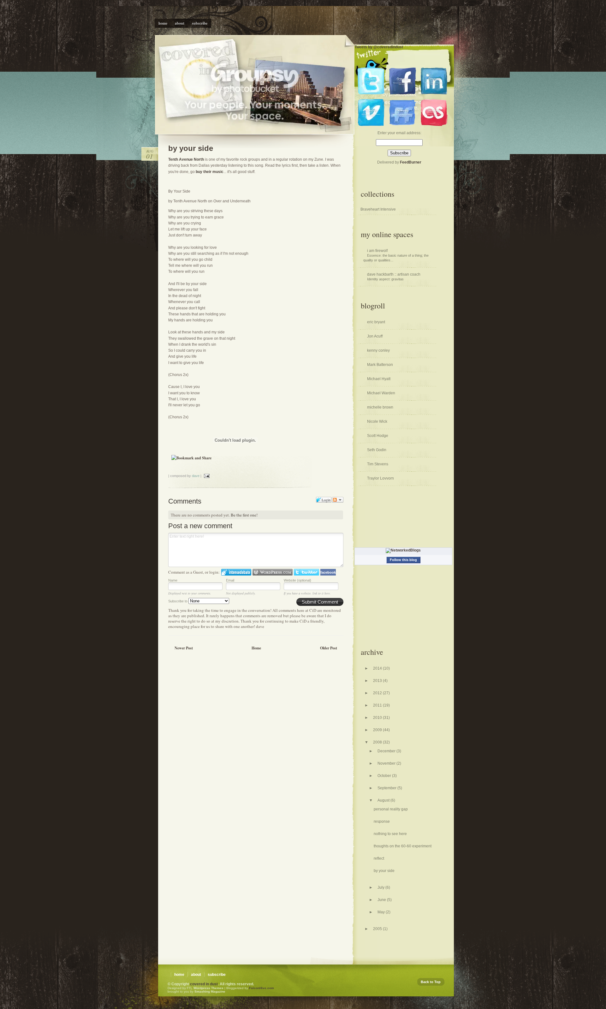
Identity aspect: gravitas (385, 279)
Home (256, 648)
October (384, 775)
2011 (378, 705)
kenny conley (378, 350)
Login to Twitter (306, 572)
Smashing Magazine (209, 991)
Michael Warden (381, 393)
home (179, 974)
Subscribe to (178, 601)
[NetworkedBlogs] (403, 550)
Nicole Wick (377, 421)
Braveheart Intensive (378, 209)
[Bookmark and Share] (191, 458)
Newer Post (184, 648)
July (381, 887)
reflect (379, 858)
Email (230, 580)
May (381, 912)
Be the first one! (244, 515)
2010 (378, 717)
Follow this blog (403, 560)
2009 (378, 730)
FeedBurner (410, 162)
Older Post (328, 648)
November (386, 763)
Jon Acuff (375, 336)
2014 (378, 668)
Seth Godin (376, 450)
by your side (190, 148)
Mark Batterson (380, 364)
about (196, 974)
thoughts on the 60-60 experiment (402, 846)
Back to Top (431, 982)
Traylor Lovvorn (380, 478)
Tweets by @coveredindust (378, 47)
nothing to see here (390, 834)
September (387, 788)
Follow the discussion (337, 500)
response (382, 821)
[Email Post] (206, 476)
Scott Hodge (377, 435)
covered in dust (204, 984)
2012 (378, 693)
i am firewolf (377, 250)
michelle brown (380, 407)
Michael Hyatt (378, 379)
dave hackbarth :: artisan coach (393, 274)
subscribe (217, 974)
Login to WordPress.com (272, 572)
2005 (378, 929)
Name (172, 580)
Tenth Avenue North (186, 159)
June (382, 900)
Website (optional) (297, 580)
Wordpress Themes (208, 988)
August (383, 800)
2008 (378, 742)
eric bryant (376, 322)
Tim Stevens (377, 464)
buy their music (209, 172)
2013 (378, 680)
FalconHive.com (261, 988)
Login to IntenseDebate (236, 572)
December (386, 751)
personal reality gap (391, 809)
